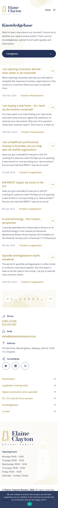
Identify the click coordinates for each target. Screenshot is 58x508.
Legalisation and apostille (15, 385)
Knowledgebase (10, 404)
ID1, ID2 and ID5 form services (17, 398)
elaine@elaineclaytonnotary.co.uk (19, 336)
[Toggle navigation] (54, 10)
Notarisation (8, 378)
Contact (6, 411)
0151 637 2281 (9, 324)
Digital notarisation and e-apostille (19, 391)
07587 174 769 (9, 321)
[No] (54, 499)
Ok (29, 504)
